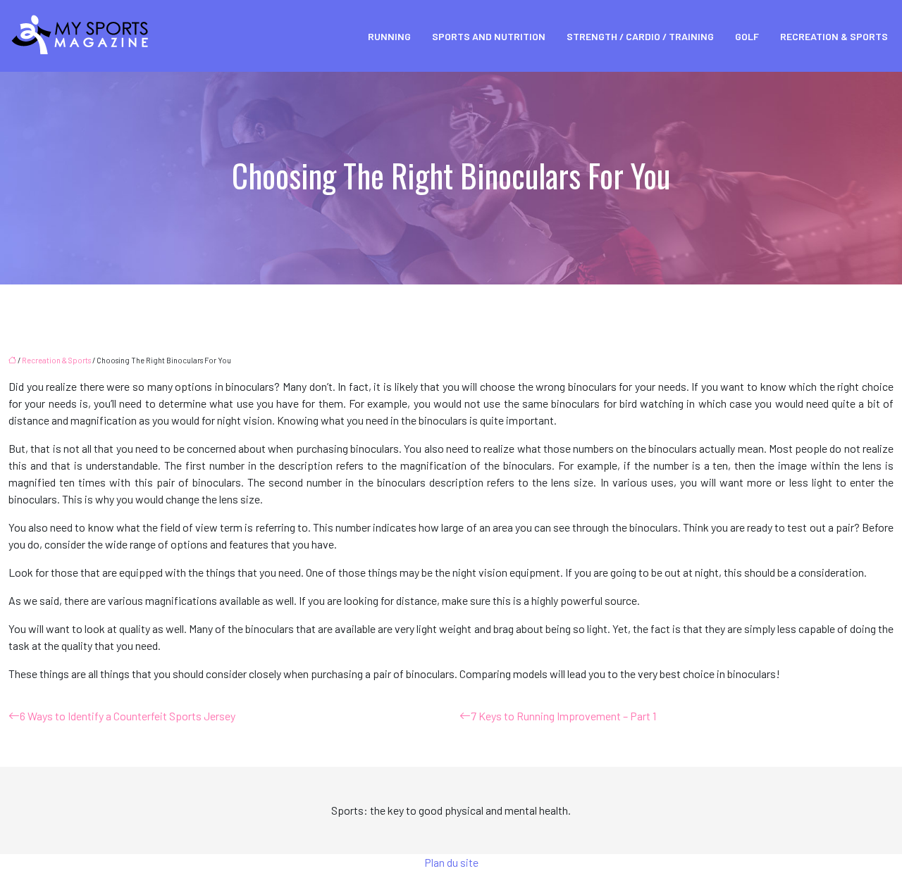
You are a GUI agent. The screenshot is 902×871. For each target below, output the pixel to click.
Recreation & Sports (834, 36)
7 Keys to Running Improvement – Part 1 (563, 715)
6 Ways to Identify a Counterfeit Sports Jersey (127, 715)
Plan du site (451, 862)
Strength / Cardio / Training (640, 36)
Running (389, 36)
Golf (747, 36)
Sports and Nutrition (488, 36)
